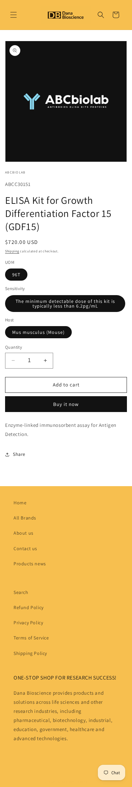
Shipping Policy (30, 653)
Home (20, 503)
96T (16, 275)
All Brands (25, 518)
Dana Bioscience (73, 781)
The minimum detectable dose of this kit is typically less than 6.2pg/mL (65, 303)
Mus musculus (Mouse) (38, 332)
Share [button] (19, 454)
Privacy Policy (28, 623)
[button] (13, 14)
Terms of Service (31, 638)
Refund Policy (29, 607)
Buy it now (66, 404)
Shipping (12, 251)
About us (24, 533)
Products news (30, 564)
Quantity (13, 347)
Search (21, 592)
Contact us (25, 548)
